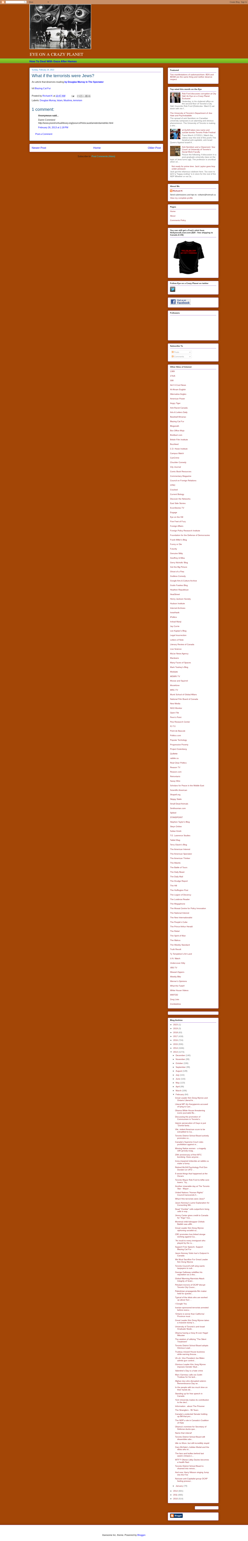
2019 (175, 1028)
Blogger (141, 1535)
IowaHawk (174, 612)
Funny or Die (176, 544)
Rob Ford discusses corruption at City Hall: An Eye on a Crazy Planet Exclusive (199, 96)
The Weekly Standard (180, 945)
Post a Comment (43, 134)
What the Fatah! (177, 986)
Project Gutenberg (178, 749)
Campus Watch (177, 453)
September (181, 1067)
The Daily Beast (177, 872)
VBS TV (173, 967)
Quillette (174, 753)
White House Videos (179, 990)
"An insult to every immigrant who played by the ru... (190, 1241)
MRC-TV (174, 690)
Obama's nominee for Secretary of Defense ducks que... (190, 1427)
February (180, 1094)
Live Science (176, 649)
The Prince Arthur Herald (181, 926)
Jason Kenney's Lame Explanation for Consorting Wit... (192, 1204)
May (178, 1083)
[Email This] (78, 96)
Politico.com (175, 735)
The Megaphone (177, 904)
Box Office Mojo (177, 430)
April (178, 1086)
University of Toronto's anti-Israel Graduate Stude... (190, 1327)
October (180, 1063)
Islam (59, 100)
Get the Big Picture (178, 567)
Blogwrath (174, 426)
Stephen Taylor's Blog (180, 822)
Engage (173, 512)
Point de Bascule (177, 731)
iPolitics (173, 617)
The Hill (173, 885)
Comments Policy (178, 220)
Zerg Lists (174, 999)
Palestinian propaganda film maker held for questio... (191, 1292)
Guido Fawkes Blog (179, 585)
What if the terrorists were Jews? (190, 1199)
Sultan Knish (175, 831)
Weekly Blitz (175, 976)
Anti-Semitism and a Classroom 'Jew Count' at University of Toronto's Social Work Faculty (198, 149)
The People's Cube (178, 922)
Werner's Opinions (178, 981)
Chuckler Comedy (178, 462)
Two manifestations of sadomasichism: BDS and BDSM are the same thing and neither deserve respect (192, 77)
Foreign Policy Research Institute (185, 530)
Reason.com (176, 772)
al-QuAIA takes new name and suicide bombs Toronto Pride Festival (198, 131)
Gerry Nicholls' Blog (179, 562)
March (179, 1090)
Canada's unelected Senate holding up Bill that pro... (191, 1415)
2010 (175, 1498)
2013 (175, 1052)
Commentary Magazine (180, 476)
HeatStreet (175, 594)
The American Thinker (180, 858)
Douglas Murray (48, 100)
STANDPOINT (176, 817)
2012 (175, 1491)
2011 (175, 1495)
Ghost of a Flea (177, 571)
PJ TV (173, 726)
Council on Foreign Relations (183, 480)
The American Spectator (181, 854)
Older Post (154, 147)
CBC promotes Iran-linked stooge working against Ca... (190, 1235)
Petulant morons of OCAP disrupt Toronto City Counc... (190, 1286)
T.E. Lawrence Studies (180, 835)
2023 (175, 1024)
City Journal (175, 467)
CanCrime (174, 458)
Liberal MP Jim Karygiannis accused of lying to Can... (191, 1105)
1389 (172, 371)
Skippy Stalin (176, 799)
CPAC (172, 485)
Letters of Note (177, 640)
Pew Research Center (180, 722)
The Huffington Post (179, 890)
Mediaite (174, 672)
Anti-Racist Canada (179, 408)
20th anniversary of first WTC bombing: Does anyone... (188, 1156)
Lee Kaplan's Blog (178, 631)
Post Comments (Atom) (103, 156)
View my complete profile (181, 198)
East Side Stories (178, 503)
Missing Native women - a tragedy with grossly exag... (190, 1149)
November (181, 1059)
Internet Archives (177, 608)
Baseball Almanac (178, 417)
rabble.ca (174, 758)
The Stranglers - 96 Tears (186, 1410)
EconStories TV (177, 508)
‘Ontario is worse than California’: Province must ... (190, 1315)
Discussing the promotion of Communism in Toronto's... (188, 1118)
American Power (177, 398)
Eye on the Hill (176, 517)
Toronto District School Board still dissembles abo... (190, 1438)
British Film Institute (179, 439)
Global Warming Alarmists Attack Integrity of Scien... (189, 1279)
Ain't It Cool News (178, 385)
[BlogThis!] (81, 96)
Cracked (174, 490)
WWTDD (174, 995)
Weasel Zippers (177, 972)
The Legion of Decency (180, 895)
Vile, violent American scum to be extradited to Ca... (190, 1130)
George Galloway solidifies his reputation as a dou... (188, 1273)
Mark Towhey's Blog (179, 667)
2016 (175, 1040)
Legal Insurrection (178, 635)
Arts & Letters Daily (178, 412)
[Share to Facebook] (86, 96)
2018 (175, 1032)
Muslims (68, 100)
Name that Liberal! (183, 1433)
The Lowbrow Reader (180, 899)
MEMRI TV (175, 676)
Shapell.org (175, 794)
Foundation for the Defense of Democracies (190, 535)
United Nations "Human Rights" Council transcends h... (189, 1193)
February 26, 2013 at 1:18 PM (53, 127)
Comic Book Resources (180, 471)
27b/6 (172, 376)
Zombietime (175, 1004)
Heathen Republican (179, 590)
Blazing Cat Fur (43, 88)
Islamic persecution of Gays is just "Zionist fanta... (190, 1124)
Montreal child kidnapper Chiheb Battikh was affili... (190, 1223)
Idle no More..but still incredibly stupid (192, 1443)
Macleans (174, 658)
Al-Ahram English (178, 389)
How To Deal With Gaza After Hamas (53, 61)
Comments (179, 356)
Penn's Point (175, 717)
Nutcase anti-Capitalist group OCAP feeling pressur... (191, 1479)
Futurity (173, 549)
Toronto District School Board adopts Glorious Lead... (191, 1346)
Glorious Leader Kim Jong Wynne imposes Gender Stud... (190, 1365)
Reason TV (175, 767)
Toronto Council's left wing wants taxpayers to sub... (190, 1267)
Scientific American (178, 790)
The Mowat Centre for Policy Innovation (188, 908)
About (172, 216)
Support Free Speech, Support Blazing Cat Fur (189, 1248)
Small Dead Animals (179, 804)
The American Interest (180, 849)
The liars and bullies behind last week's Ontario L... (189, 1454)
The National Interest (179, 913)
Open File (174, 713)
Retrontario (175, 776)
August (179, 1071)
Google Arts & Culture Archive (183, 581)
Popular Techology (178, 740)
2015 (175, 1044)
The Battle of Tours (178, 867)
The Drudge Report (179, 881)
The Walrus (175, 940)
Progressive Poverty (179, 744)
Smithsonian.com (178, 808)
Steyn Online (176, 826)
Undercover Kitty (177, 963)
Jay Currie (174, 626)
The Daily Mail (176, 876)
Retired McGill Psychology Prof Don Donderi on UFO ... (191, 1168)
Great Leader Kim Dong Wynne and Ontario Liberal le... (191, 1099)
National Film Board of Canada (184, 699)
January (180, 1486)
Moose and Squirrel (179, 681)
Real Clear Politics (178, 763)
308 (172, 380)
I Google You (181, 1304)
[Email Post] (72, 96)
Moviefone (175, 685)
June (178, 1079)
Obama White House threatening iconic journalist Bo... (190, 1111)
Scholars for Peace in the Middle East (187, 785)
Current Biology (177, 494)
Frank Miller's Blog (178, 540)
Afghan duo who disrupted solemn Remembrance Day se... (190, 1382)
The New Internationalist (181, 917)
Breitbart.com (176, 435)
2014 (175, 1048)
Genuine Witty (176, 553)
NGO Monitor (176, 708)
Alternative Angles (178, 394)
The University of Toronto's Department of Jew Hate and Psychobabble (191, 114)
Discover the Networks (180, 499)
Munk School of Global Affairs (183, 694)
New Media (175, 703)
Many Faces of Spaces (180, 662)
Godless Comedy (178, 576)
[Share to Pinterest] (89, 96)
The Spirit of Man (178, 936)
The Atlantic (175, 863)
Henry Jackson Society (180, 599)
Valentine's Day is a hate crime (189, 1371)
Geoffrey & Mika (177, 558)
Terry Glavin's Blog (178, 844)
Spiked (173, 813)
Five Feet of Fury (178, 521)
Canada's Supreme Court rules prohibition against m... (189, 1143)
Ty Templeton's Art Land (181, 954)
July (178, 1075)
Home (97, 147)
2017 (175, 1036)
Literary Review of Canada (182, 644)
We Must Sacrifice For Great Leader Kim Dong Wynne (191, 1260)
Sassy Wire (175, 781)
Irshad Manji (175, 621)
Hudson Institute (177, 603)
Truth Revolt (175, 949)
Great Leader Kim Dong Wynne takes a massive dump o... (192, 1321)
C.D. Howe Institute (179, 449)
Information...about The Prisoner (190, 1406)
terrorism (77, 100)
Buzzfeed (174, 444)
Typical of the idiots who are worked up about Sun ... (191, 1298)
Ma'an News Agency (179, 653)
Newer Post (39, 147)
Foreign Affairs (176, 526)
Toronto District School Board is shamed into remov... (189, 1467)
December (181, 1055)
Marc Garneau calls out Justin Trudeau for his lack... (188, 1376)
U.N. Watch (175, 958)
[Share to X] (83, 96)
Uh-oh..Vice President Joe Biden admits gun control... (190, 1359)
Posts (176, 352)
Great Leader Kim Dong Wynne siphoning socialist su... (189, 1229)
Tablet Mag (175, 840)
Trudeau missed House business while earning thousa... (190, 1353)
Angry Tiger (175, 403)
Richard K (178, 191)
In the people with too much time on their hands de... (191, 1388)
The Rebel (175, 931)
